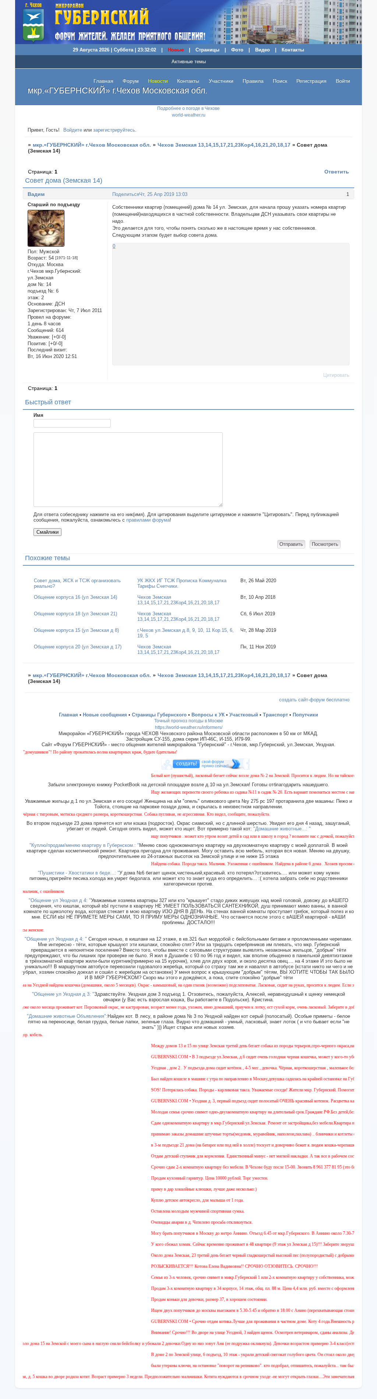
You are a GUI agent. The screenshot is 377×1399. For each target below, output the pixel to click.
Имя (38, 415)
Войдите (72, 130)
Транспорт (275, 715)
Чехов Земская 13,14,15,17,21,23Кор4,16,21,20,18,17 (224, 145)
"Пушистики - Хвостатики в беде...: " (78, 873)
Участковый (243, 715)
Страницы (207, 50)
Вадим (36, 194)
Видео (262, 50)
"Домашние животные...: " (282, 828)
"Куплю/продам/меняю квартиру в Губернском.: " (84, 845)
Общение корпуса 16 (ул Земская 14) (75, 597)
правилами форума (148, 520)
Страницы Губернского (159, 715)
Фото (237, 50)
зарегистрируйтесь (114, 130)
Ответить (336, 172)
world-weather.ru (188, 115)
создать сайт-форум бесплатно (314, 699)
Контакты (293, 50)
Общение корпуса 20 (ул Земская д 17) (77, 647)
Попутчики (305, 715)
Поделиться (125, 194)
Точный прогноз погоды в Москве (188, 720)
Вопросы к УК (208, 715)
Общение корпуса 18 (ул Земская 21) (75, 613)
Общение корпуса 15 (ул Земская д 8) (76, 630)
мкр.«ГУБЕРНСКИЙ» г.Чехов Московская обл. (92, 145)
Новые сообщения (105, 715)
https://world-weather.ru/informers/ (188, 727)
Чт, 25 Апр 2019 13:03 (163, 194)
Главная (103, 81)
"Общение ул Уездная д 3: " (63, 994)
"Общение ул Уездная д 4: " (60, 900)
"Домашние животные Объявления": (67, 1016)
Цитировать (336, 375)
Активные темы (189, 61)
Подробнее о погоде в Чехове (188, 108)
